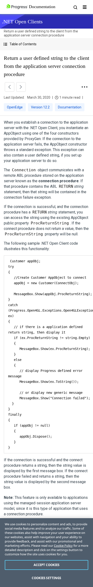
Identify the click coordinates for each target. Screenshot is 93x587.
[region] (46, 552)
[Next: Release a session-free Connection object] (21, 87)
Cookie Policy (63, 545)
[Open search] (75, 7)
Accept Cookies (47, 565)
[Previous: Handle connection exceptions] (9, 87)
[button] (46, 44)
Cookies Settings (46, 578)
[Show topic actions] (84, 87)
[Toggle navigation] (84, 7)
